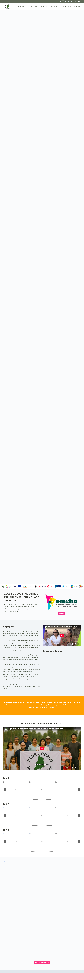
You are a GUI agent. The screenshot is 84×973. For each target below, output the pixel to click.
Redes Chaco (20, 6)
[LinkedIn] (71, 1)
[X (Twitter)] (66, 1)
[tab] (33, 799)
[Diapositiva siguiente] (79, 789)
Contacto (77, 6)
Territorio (29, 6)
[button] (77, 1)
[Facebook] (60, 1)
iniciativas (37, 6)
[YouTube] (69, 1)
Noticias (45, 6)
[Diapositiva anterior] (5, 789)
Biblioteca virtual (65, 6)
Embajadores (54, 6)
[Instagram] (63, 1)
